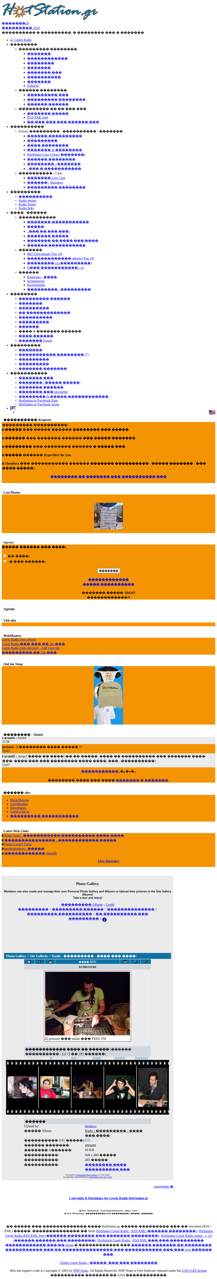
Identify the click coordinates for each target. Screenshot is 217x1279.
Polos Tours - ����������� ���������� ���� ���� (64, 835)
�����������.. (100, 771)
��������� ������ (78, 909)
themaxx (90, 1126)
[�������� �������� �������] (146, 961)
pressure (90, 1145)
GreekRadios (19, 804)
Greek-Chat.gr (19, 811)
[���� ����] (121, 1058)
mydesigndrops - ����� (24, 848)
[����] (56, 1058)
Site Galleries (39, 956)
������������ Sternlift (30, 853)
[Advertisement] (87, 931)
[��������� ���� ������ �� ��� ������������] (29, 961)
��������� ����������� (44, 816)
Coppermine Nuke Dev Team (100, 1177)
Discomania (18, 808)
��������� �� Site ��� (29, 652)
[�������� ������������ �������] (135, 961)
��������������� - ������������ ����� (60, 840)
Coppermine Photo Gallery (87, 1175)
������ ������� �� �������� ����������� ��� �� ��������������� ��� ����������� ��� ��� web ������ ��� (108, 1249)
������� (127, 780)
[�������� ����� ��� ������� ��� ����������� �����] (125, 961)
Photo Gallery (16, 956)
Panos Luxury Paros (18, 844)
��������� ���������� (59, 914)
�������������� (130, 909)
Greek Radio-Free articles (19, 639)
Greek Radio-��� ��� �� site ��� (33, 644)
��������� (33, 909)
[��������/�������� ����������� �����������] (40, 961)
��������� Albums (82, 904)
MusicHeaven (19, 800)
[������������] (141, 1058)
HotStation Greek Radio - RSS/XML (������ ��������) (146, 1231)
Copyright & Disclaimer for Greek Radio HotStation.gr (108, 1198)
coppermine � (163, 1186)
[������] (78, 1058)
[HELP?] (104, 918)
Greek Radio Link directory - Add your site (31, 648)
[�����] (35, 1058)
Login (110, 904)
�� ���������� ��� (122, 914)
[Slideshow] (50, 961)
